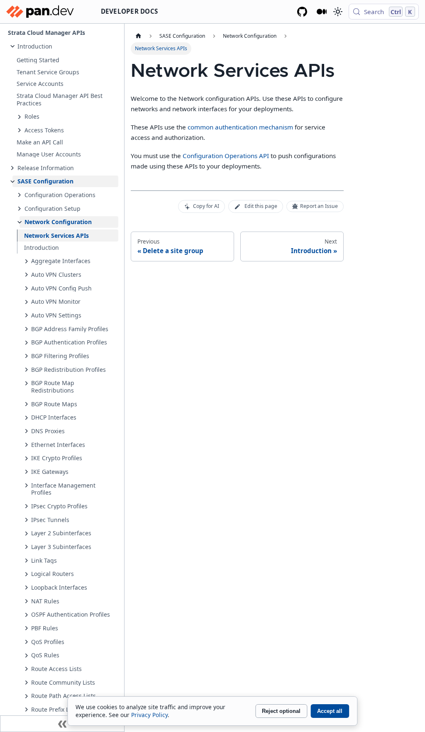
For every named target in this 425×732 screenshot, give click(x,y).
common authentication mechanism (240, 127)
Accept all (329, 711)
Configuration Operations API (226, 155)
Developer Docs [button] (129, 11)
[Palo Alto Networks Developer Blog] (322, 11)
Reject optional (281, 711)
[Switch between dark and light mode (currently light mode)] (337, 11)
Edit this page (260, 206)
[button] (65, 46)
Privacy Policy (149, 715)
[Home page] (138, 36)
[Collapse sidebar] (62, 723)
